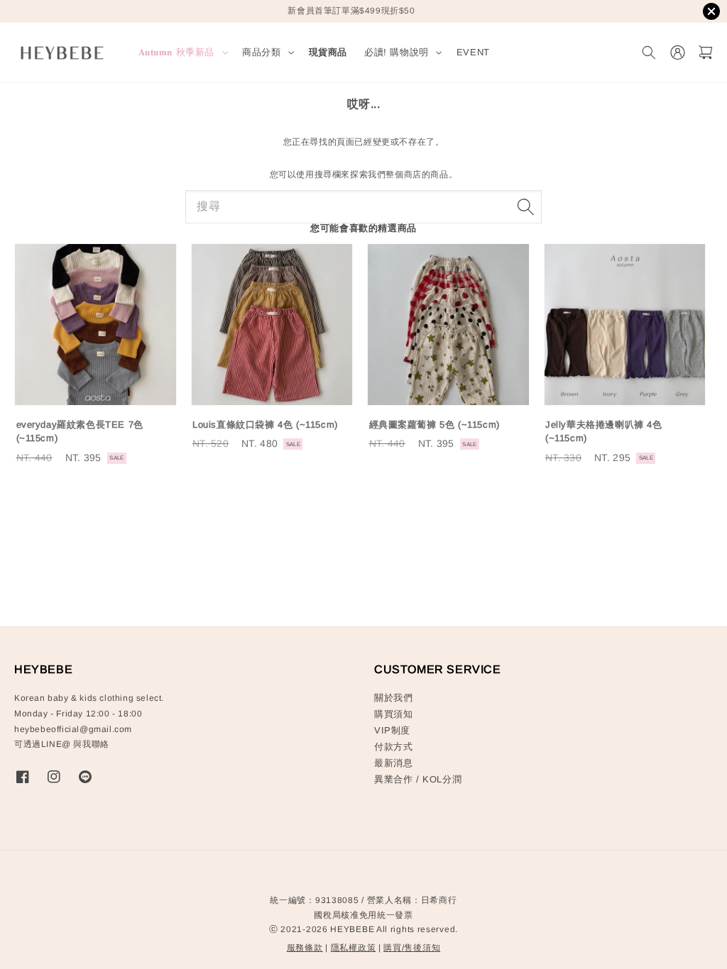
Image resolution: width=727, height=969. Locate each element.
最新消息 (393, 763)
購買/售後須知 (411, 948)
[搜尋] (525, 206)
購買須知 (393, 714)
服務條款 (305, 948)
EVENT (473, 52)
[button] (648, 53)
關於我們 (393, 697)
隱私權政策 (353, 948)
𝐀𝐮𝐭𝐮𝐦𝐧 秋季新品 (176, 52)
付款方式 (393, 746)
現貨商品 (328, 52)
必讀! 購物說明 (396, 52)
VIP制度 (392, 730)
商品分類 (261, 52)
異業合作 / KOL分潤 (417, 779)
